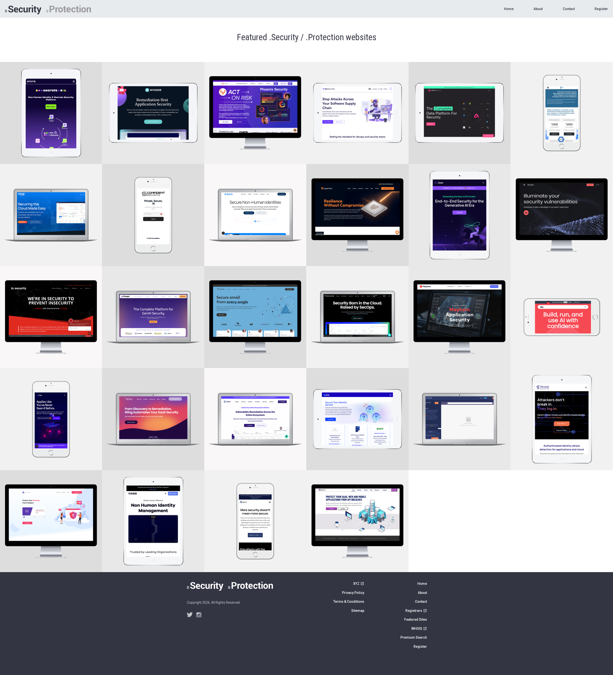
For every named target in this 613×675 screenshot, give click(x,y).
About (538, 9)
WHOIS (416, 628)
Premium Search (413, 637)
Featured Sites (415, 619)
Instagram (199, 615)
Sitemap (357, 611)
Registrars (413, 611)
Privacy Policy (353, 593)
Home (509, 9)
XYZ (356, 584)
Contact (569, 9)
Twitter (190, 615)
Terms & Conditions (348, 601)
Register (601, 9)
